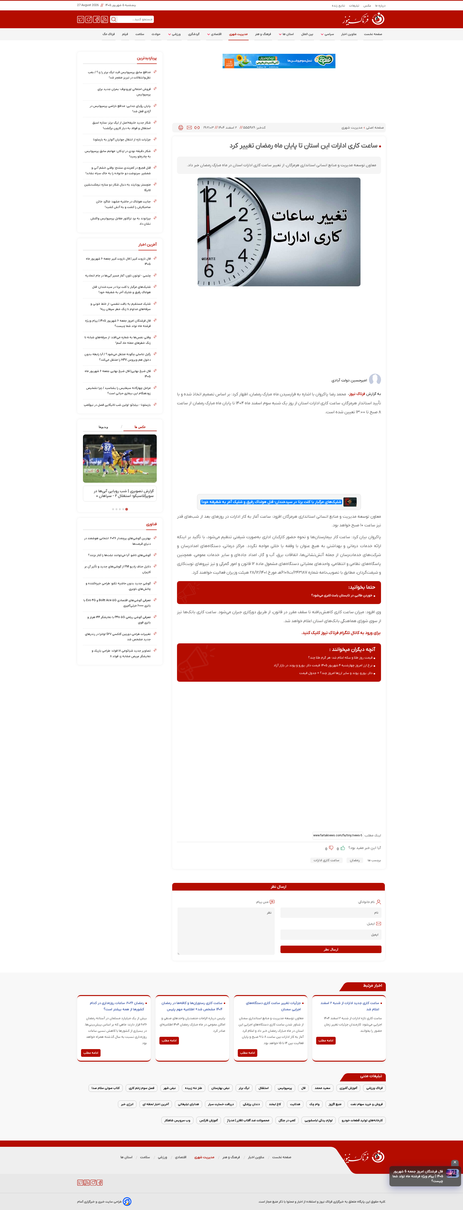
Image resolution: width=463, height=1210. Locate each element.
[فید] (104, 19)
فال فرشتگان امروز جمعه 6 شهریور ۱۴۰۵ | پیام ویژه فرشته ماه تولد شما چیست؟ (418, 1176)
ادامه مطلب (326, 1041)
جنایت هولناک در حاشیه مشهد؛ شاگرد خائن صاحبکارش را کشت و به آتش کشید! (123, 204)
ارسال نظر (331, 949)
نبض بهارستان (220, 1088)
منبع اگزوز (335, 1104)
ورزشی (176, 34)
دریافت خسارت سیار (221, 1104)
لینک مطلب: (372, 835)
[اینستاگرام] (88, 19)
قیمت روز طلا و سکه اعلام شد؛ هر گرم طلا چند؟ (340, 658)
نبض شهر (169, 1088)
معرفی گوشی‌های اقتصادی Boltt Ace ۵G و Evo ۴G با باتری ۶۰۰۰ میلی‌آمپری (117, 603)
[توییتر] (80, 19)
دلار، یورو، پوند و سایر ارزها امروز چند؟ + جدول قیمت (336, 673)
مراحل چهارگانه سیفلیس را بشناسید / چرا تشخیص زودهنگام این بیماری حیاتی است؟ (118, 390)
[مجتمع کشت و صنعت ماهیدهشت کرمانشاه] (279, 61)
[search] (114, 19)
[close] (455, 1163)
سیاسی (329, 34)
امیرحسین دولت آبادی (349, 380)
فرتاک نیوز (357, 394)
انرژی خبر (127, 1104)
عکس (367, 6)
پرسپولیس (285, 1088)
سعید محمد (322, 1088)
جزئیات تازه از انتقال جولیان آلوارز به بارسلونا (122, 140)
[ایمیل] (189, 128)
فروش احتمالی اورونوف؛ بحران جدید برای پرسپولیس (124, 91)
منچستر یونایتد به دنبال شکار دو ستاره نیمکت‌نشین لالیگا (117, 187)
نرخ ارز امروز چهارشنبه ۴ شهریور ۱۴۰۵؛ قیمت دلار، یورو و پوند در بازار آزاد (323, 665)
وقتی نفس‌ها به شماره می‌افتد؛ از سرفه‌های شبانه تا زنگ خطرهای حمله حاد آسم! (117, 340)
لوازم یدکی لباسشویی (319, 1120)
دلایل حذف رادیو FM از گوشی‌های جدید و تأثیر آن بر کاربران (117, 569)
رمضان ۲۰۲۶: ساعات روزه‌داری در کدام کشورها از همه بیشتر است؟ (117, 1006)
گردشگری (194, 34)
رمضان (355, 860)
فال (303, 1088)
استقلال (264, 1088)
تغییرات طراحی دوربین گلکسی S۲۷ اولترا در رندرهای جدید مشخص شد (118, 636)
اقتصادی (216, 34)
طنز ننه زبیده (193, 1088)
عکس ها (140, 427)
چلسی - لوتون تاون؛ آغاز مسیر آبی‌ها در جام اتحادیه (118, 276)
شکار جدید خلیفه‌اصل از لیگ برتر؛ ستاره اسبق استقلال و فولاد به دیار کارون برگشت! (121, 125)
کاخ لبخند (275, 1104)
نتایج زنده (338, 6)
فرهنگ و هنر (263, 34)
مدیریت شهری (238, 34)
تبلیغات (354, 6)
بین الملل (307, 34)
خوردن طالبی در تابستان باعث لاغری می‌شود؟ (341, 595)
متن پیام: (262, 902)
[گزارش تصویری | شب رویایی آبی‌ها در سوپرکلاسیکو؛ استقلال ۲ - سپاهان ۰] (120, 458)
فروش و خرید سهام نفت (367, 1104)
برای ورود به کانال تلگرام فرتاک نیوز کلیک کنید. (341, 633)
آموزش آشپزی (348, 1088)
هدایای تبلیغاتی (188, 1104)
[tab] (138, 427)
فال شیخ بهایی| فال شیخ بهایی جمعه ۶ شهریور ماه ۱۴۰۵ (118, 373)
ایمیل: (370, 924)
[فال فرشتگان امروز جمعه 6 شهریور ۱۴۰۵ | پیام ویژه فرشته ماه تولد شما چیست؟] (452, 1173)
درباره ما (380, 6)
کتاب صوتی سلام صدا (106, 1088)
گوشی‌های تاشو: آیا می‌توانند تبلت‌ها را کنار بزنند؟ (119, 555)
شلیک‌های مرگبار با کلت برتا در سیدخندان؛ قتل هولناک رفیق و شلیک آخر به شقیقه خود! (271, 502)
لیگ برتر (244, 1088)
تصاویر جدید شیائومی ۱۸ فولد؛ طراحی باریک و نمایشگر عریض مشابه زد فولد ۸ (121, 653)
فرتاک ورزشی (374, 1088)
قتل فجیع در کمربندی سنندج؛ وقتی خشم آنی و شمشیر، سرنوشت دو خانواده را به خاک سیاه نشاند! (118, 170)
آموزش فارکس (208, 1120)
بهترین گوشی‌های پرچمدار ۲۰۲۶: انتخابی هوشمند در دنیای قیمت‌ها (117, 541)
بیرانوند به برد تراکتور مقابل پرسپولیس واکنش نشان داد (120, 221)
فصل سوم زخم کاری (141, 1088)
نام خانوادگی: (366, 902)
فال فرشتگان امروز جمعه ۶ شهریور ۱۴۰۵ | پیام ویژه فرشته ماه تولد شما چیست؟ (118, 323)
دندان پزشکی (251, 1104)
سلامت (140, 34)
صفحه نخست (373, 34)
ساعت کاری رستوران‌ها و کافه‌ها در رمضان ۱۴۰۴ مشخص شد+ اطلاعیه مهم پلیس (192, 1006)
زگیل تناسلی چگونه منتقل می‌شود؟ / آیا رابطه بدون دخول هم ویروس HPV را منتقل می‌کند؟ (117, 357)
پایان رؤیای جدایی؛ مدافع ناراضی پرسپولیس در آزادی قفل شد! (120, 108)
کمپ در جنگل (287, 1120)
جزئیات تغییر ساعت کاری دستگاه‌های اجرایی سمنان (273, 1006)
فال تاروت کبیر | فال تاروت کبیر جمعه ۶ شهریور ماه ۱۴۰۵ (118, 261)
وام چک (314, 1104)
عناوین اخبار (349, 34)
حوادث (156, 34)
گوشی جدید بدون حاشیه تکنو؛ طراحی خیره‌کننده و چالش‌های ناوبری (118, 586)
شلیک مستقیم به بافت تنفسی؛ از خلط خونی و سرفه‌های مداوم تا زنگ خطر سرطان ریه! (120, 306)
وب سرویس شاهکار (177, 1120)
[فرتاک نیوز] (363, 25)
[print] (180, 128)
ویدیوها (103, 427)
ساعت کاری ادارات (326, 860)
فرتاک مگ (108, 34)
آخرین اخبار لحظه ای (156, 1104)
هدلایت (295, 1104)
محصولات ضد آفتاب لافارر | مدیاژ (248, 1120)
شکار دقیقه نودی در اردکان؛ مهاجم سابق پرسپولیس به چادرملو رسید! (118, 153)
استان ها (288, 34)
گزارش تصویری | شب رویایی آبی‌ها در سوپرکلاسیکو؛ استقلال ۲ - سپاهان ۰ (124, 493)
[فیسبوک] (96, 19)
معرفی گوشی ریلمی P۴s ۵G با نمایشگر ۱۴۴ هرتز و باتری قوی (119, 620)
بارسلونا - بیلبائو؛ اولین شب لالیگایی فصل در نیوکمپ (117, 405)
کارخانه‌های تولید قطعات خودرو (362, 1120)
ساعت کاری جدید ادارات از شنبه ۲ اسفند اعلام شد (349, 1006)
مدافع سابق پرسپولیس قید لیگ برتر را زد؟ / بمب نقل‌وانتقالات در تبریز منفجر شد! (119, 75)
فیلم (125, 34)
